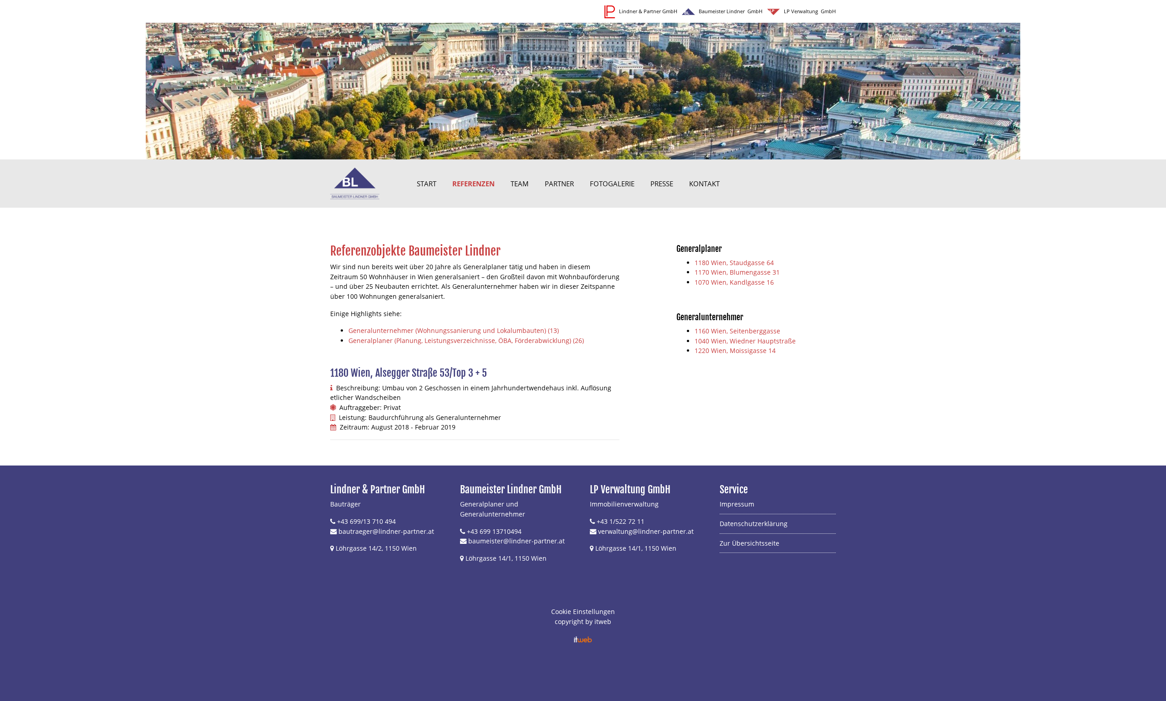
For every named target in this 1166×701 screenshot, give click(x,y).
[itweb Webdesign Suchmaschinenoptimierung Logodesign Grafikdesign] (583, 638)
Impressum (737, 504)
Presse (661, 183)
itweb (602, 621)
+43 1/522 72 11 (620, 521)
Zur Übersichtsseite (749, 543)
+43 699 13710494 (494, 531)
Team (520, 183)
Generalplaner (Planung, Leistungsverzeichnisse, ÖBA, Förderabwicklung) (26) (466, 340)
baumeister (485, 541)
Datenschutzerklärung (754, 523)
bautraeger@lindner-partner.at (386, 531)
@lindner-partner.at (534, 541)
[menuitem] (426, 183)
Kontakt (704, 183)
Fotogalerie (612, 183)
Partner (559, 183)
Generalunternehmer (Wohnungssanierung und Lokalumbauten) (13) (453, 330)
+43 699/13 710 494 (366, 521)
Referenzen (473, 183)
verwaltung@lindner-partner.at (646, 531)
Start (426, 183)
